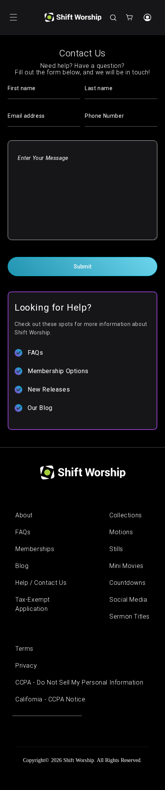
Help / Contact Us (40, 582)
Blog (21, 565)
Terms (24, 648)
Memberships (34, 549)
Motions (121, 532)
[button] (13, 17)
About (24, 515)
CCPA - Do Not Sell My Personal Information (79, 682)
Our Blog (40, 407)
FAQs (35, 352)
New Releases (49, 389)
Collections (125, 515)
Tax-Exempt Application (32, 604)
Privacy (26, 665)
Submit (82, 266)
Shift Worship (78, 760)
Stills (116, 549)
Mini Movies (126, 565)
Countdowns (127, 582)
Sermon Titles (129, 616)
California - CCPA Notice (50, 699)
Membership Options (58, 371)
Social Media (128, 599)
